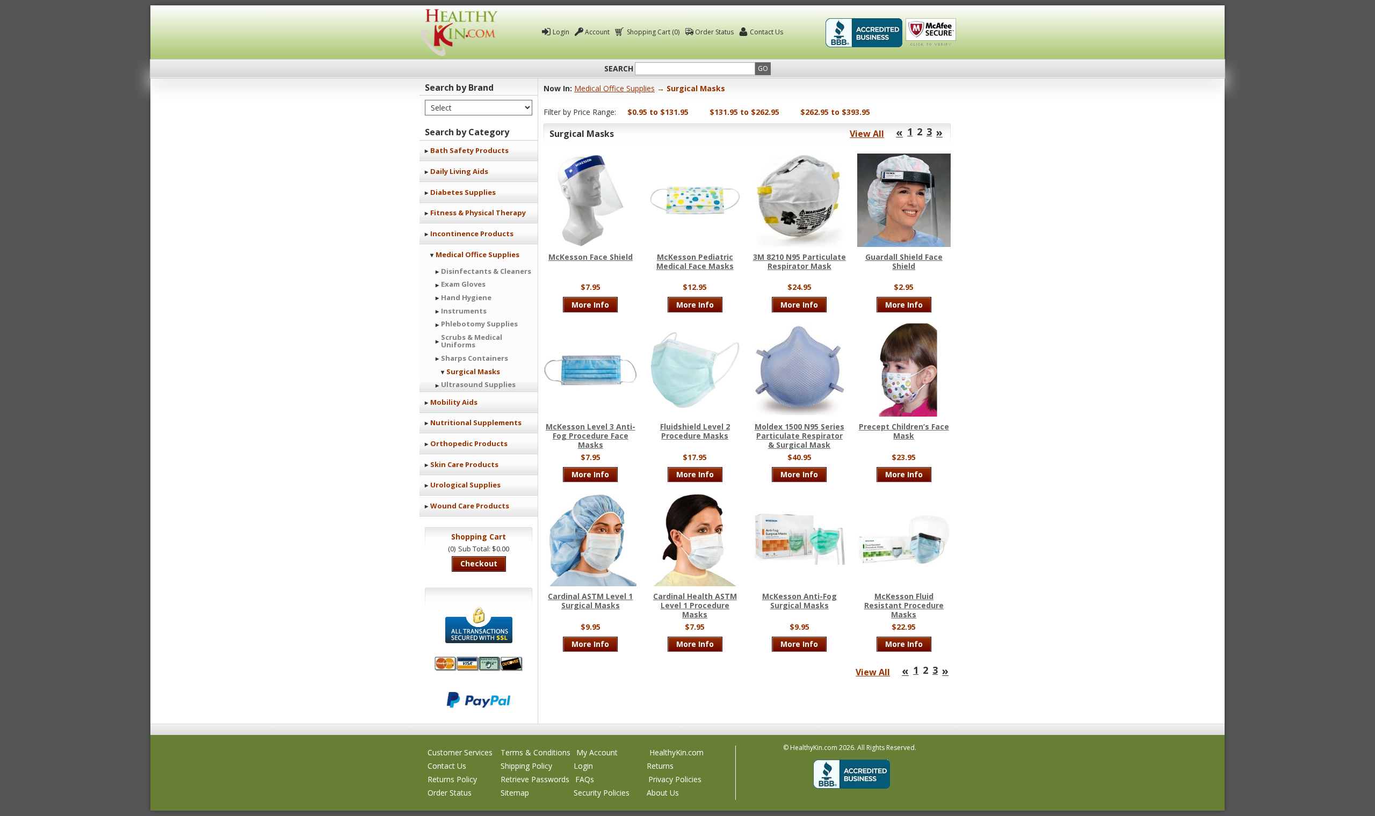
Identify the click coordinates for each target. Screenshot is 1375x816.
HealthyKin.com (676, 752)
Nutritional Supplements (476, 422)
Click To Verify (931, 32)
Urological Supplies (465, 485)
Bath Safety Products (469, 150)
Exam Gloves (463, 284)
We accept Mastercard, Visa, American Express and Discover (479, 664)
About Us (663, 793)
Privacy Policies (674, 779)
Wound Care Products (469, 506)
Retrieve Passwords (535, 779)
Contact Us (766, 32)
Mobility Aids (453, 402)
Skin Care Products (464, 464)
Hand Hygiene (466, 297)
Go (763, 68)
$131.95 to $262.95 (744, 112)
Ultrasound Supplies (478, 384)
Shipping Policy (526, 766)
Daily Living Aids (459, 171)
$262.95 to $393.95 (835, 112)
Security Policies (601, 793)
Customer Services (460, 752)
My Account (597, 752)
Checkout (478, 563)
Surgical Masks (473, 371)
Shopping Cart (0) (653, 32)
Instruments (464, 311)
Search (618, 68)
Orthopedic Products (469, 443)
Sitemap (515, 793)
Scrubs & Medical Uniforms (471, 340)
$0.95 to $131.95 (658, 112)
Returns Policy (452, 779)
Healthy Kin (459, 32)
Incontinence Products (471, 233)
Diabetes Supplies (463, 192)
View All (867, 133)
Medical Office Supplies (477, 254)
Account (597, 32)
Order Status (714, 32)
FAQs (584, 779)
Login (561, 32)
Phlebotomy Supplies (479, 324)
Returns (660, 766)
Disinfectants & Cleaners (486, 271)
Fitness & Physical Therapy (478, 212)
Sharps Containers (474, 358)
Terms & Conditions (535, 752)
